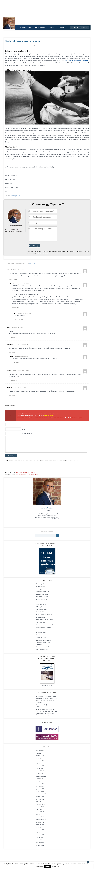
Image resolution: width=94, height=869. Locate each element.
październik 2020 (41, 794)
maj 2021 (38, 781)
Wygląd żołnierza (41, 632)
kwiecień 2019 (40, 835)
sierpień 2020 (40, 796)
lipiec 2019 (39, 827)
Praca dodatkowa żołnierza (44, 614)
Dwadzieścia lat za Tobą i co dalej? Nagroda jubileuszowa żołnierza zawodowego (46, 713)
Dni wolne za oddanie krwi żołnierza (76, 60)
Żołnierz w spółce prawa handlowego (43, 643)
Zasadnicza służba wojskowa (44, 635)
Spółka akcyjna (40, 622)
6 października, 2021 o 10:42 (21, 370)
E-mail (24, 429)
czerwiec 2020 (40, 799)
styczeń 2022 (40, 771)
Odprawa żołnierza (41, 609)
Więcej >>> (55, 866)
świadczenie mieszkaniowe (43, 627)
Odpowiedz (13, 280)
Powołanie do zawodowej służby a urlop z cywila (46, 697)
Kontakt (62, 27)
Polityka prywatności (84, 852)
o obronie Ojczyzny (41, 604)
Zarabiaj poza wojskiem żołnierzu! (25, 472)
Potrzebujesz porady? (79, 27)
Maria (37, 705)
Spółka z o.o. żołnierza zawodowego (46, 624)
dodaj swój (32, 263)
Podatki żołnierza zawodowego (45, 612)
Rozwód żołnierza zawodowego (45, 619)
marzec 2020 (40, 806)
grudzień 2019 (40, 814)
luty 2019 (39, 840)
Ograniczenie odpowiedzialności (81, 854)
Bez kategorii (40, 584)
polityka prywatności (43, 253)
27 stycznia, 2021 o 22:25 (22, 283)
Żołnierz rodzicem (41, 637)
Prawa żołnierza (40, 617)
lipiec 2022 (39, 758)
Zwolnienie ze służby (42, 649)
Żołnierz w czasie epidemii (43, 640)
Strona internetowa (27, 433)
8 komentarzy (31, 45)
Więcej (57, 519)
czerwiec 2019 (40, 829)
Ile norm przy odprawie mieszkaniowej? (45, 701)
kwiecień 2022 (40, 766)
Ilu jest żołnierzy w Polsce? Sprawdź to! (27, 474)
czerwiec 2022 (40, 760)
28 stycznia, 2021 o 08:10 (24, 313)
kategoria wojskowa (42, 601)
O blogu (52, 27)
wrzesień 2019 (40, 822)
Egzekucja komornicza (42, 591)
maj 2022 (38, 763)
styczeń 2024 (40, 750)
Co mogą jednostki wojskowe (44, 589)
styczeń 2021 (40, 786)
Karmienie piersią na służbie (48, 709)
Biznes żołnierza (40, 586)
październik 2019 (41, 819)
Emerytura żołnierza (42, 594)
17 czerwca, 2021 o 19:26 (21, 344)
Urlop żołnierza (40, 630)
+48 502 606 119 (13, 229)
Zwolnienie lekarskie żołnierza (44, 647)
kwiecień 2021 (40, 783)
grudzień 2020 (40, 789)
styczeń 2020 (40, 812)
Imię (23, 425)
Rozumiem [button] (47, 866)
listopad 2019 (40, 817)
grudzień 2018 (40, 845)
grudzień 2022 (40, 755)
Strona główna (25, 27)
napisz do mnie (48, 415)
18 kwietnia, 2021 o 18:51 (18, 327)
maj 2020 (38, 801)
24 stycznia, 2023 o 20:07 (20, 387)
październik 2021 (41, 776)
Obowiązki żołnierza (42, 607)
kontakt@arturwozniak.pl (15, 231)
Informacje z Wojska (42, 596)
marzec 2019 (40, 837)
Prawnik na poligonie (47, 15)
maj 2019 (38, 832)
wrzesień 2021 (40, 778)
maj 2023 (38, 753)
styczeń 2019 (40, 842)
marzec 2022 (40, 768)
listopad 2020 (40, 791)
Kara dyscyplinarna (41, 599)
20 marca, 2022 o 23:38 (21, 356)
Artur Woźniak (40, 27)
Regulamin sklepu (85, 855)
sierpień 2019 (40, 824)
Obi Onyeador (15, 196)
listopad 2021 (40, 773)
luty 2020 (39, 809)
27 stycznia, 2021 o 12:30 (18, 269)
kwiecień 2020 (40, 804)
